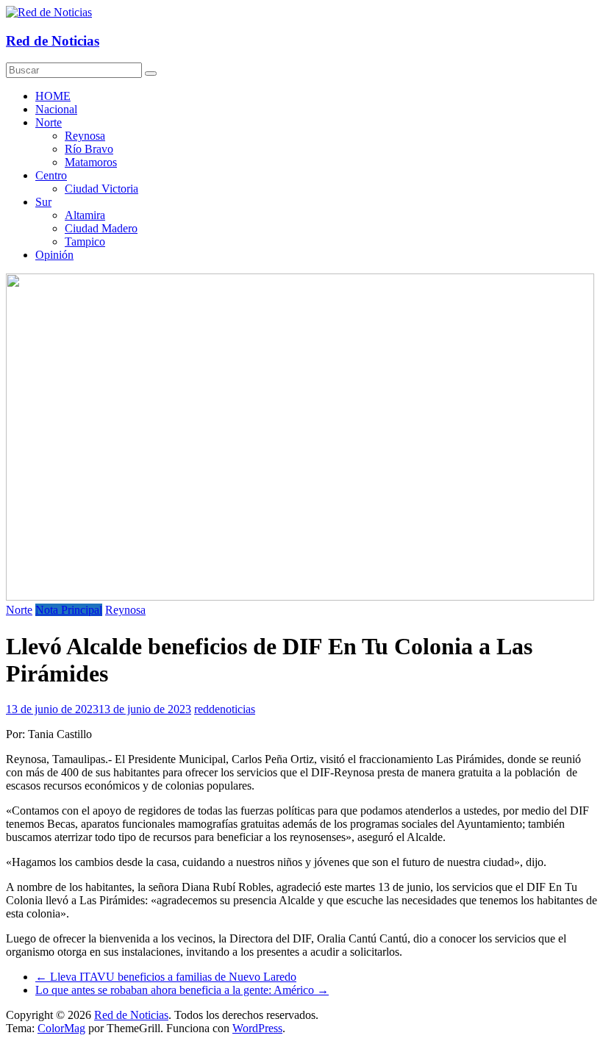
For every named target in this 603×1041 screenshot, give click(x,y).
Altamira (85, 215)
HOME (53, 96)
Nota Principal (68, 610)
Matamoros (91, 162)
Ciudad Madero (101, 228)
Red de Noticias (52, 41)
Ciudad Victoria (101, 188)
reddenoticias (224, 709)
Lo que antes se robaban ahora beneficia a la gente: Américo (182, 990)
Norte (48, 122)
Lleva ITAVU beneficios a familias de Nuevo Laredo (165, 976)
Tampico (85, 241)
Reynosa (85, 135)
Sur (43, 202)
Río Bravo (89, 149)
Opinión (54, 254)
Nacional (56, 109)
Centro (51, 175)
